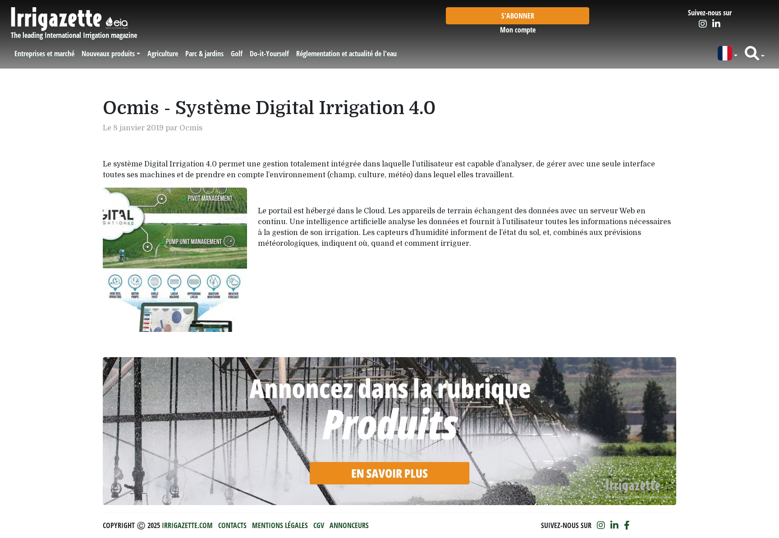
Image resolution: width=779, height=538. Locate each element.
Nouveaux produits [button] (108, 54)
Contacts (232, 525)
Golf (237, 54)
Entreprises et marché (44, 54)
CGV (318, 525)
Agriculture (162, 54)
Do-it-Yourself (269, 54)
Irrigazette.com (187, 525)
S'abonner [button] (517, 16)
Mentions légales (280, 525)
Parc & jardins (204, 54)
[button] (727, 53)
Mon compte (518, 30)
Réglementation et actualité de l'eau (346, 54)
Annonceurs (349, 525)
